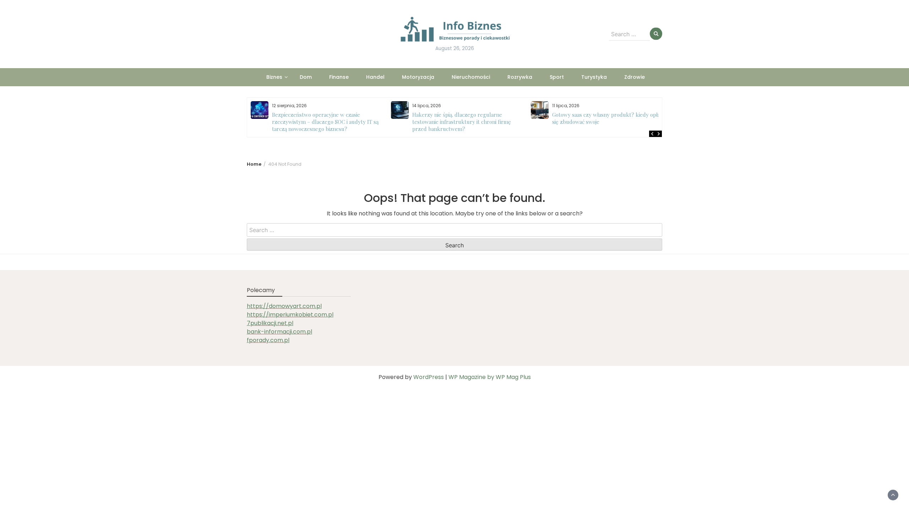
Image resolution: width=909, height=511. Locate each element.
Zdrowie (634, 77)
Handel (375, 77)
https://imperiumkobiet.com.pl (290, 315)
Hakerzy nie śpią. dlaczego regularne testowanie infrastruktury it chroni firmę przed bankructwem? (461, 121)
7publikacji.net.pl (270, 323)
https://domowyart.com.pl (284, 306)
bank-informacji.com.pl (279, 332)
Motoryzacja (418, 77)
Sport (557, 77)
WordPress (428, 377)
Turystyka (594, 77)
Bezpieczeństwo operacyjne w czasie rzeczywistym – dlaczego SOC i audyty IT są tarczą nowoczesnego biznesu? (325, 121)
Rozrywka (519, 77)
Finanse (339, 77)
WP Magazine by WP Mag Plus (489, 377)
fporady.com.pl (268, 340)
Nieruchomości (471, 77)
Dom (306, 77)
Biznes (274, 77)
